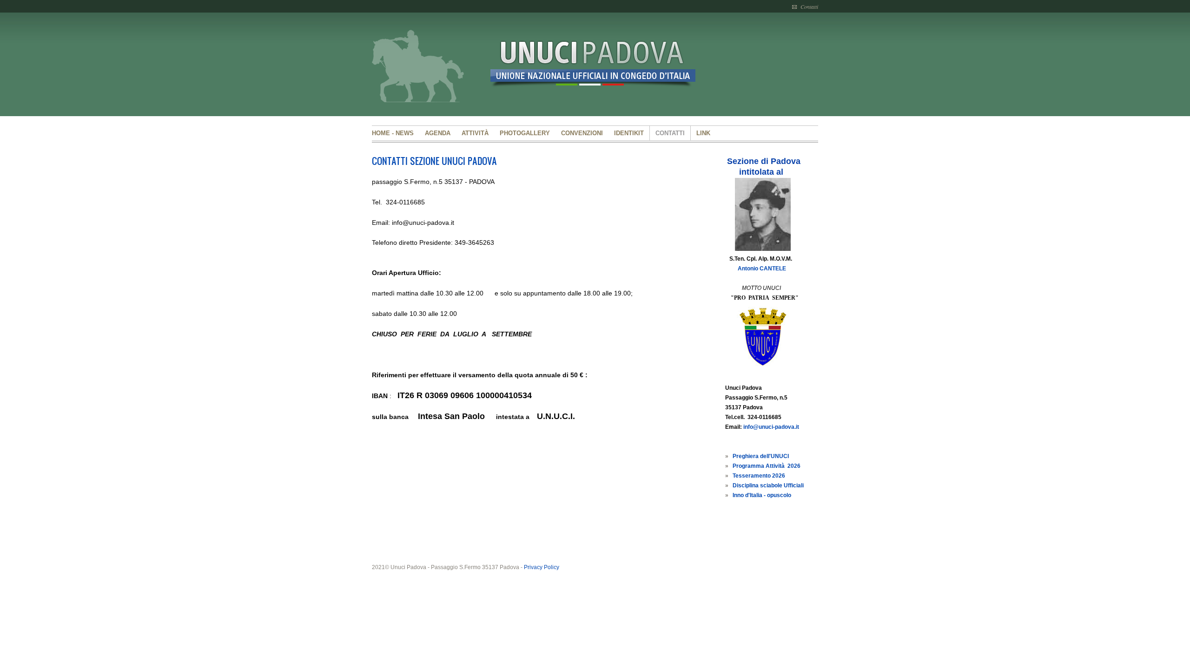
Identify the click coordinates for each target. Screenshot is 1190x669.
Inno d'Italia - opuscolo (762, 495)
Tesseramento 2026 (759, 475)
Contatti (809, 6)
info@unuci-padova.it (771, 427)
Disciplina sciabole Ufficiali (768, 485)
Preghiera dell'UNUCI (761, 456)
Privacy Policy (541, 567)
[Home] (599, 67)
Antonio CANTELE (762, 268)
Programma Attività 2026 (766, 466)
